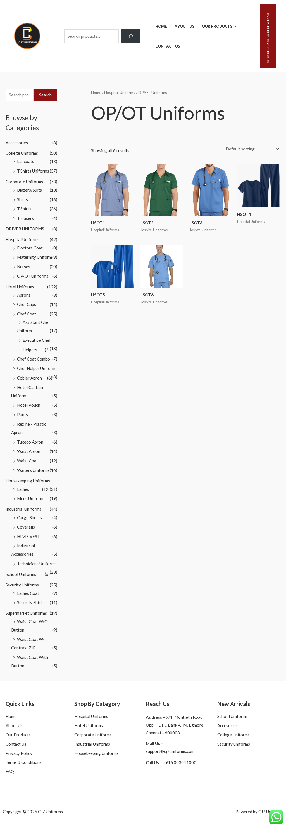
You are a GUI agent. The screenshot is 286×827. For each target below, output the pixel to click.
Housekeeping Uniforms (28, 480)
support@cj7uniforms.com (170, 751)
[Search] (130, 36)
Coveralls (26, 526)
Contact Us (167, 46)
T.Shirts (24, 208)
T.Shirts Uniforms (33, 170)
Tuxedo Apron (30, 441)
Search (45, 94)
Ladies (23, 489)
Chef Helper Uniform (36, 368)
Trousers (25, 218)
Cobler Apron (29, 377)
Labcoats (25, 161)
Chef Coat (26, 313)
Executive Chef (37, 340)
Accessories (17, 142)
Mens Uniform (30, 498)
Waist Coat (27, 460)
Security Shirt (29, 602)
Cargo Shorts (29, 517)
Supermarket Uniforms (26, 613)
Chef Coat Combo (33, 358)
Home (161, 26)
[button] (268, 36)
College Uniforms (22, 152)
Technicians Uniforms (36, 563)
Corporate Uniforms (24, 181)
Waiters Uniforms (33, 470)
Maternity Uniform (34, 257)
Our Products (217, 26)
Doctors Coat (30, 247)
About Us (184, 26)
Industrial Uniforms (23, 509)
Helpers (30, 349)
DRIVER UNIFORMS (25, 228)
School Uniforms (21, 574)
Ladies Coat (28, 593)
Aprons (23, 295)
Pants (22, 414)
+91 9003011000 (179, 762)
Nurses (23, 266)
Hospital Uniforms (22, 239)
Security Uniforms (22, 584)
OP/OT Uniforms (32, 276)
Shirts (22, 199)
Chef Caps (26, 304)
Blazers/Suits (29, 189)
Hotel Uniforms (20, 286)
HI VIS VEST (28, 536)
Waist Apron (28, 451)
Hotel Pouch (28, 404)
